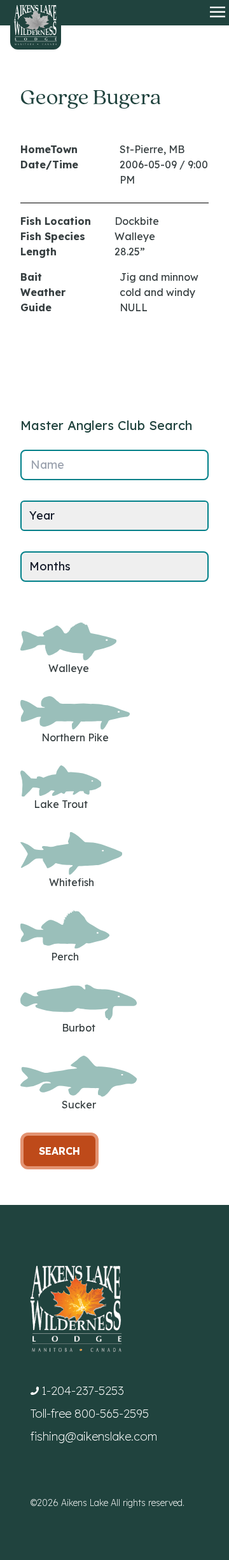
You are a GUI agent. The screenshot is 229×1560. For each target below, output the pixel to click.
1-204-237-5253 (82, 1390)
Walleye (68, 668)
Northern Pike (75, 737)
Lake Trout (61, 804)
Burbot (78, 1027)
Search (59, 1151)
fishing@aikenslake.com (94, 1436)
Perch (65, 956)
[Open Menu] (217, 12)
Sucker (79, 1104)
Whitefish (71, 882)
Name (47, 464)
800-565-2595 (111, 1413)
